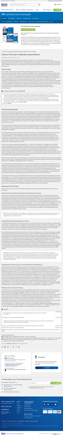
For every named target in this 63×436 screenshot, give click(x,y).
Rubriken (5, 18)
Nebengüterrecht (23, 21)
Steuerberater (27, 404)
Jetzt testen (57, 10)
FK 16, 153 (7, 339)
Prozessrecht (32, 21)
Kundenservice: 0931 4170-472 (53, 0)
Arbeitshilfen (11, 18)
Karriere (18, 409)
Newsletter (19, 407)
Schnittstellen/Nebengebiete (42, 21)
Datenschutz (13, 421)
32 (45, 256)
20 (55, 258)
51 (26, 60)
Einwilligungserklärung (33, 388)
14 (12, 100)
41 (11, 159)
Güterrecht (16, 21)
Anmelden (58, 4)
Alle (3, 21)
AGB (8, 421)
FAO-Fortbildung (8, 21)
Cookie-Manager (20, 421)
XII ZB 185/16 (21, 91)
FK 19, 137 (7, 336)
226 (60, 225)
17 (20, 100)
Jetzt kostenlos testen (28, 29)
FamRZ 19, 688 (18, 306)
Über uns (19, 410)
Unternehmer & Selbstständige (31, 410)
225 (47, 144)
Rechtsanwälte (27, 406)
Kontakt (18, 405)
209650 (9, 103)
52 (37, 283)
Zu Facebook (47, 368)
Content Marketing (28, 417)
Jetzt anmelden (56, 383)
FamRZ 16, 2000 (23, 102)
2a (52, 233)
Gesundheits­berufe (28, 408)
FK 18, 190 (46, 98)
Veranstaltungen (27, 18)
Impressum (3, 421)
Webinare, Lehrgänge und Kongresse (32, 416)
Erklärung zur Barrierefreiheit (31, 421)
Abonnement (35, 18)
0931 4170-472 (6, 407)
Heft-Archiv (18, 18)
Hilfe (61, 0)
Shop (37, 9)
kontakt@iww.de (5, 409)
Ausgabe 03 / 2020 (10, 343)
